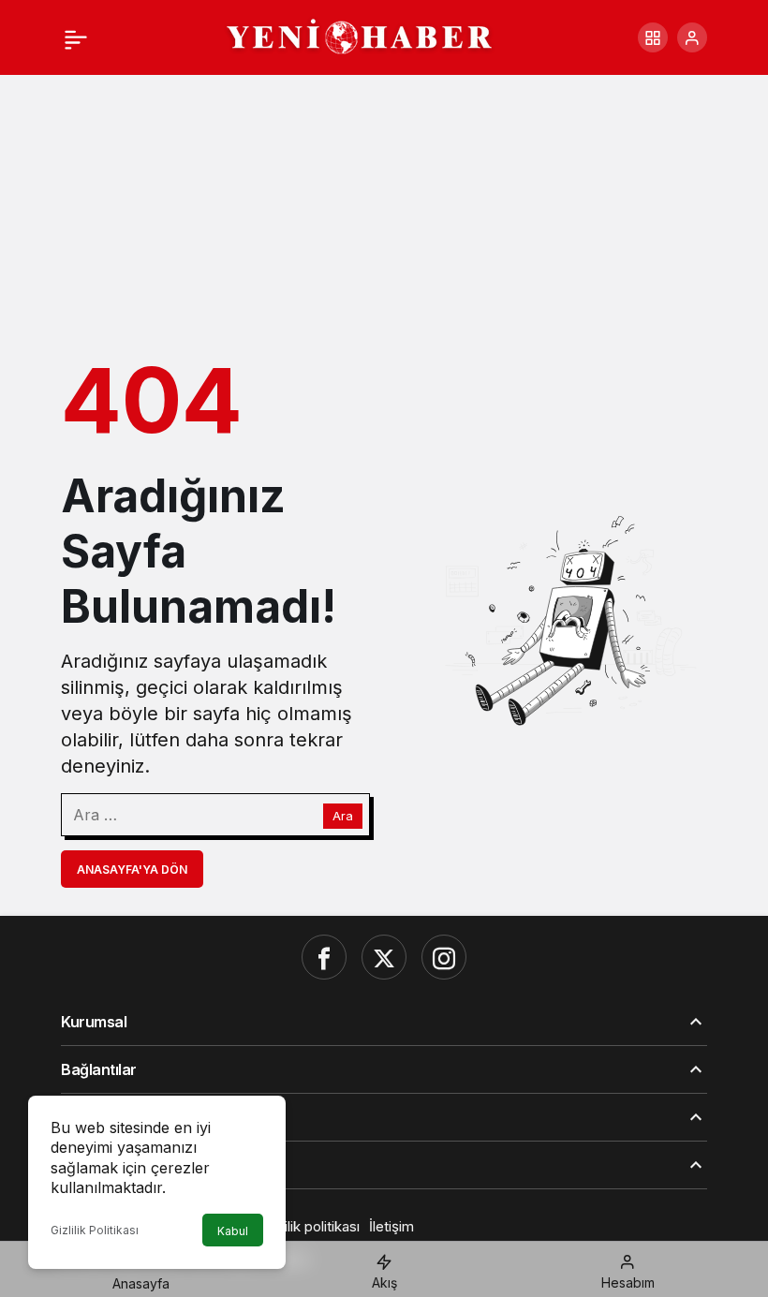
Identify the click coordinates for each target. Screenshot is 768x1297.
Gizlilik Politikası (95, 1230)
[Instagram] (443, 957)
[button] (653, 37)
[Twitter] (384, 957)
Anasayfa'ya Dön (132, 869)
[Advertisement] (384, 200)
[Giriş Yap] (692, 37)
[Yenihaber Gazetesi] (360, 35)
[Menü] (76, 37)
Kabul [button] (232, 1231)
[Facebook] (324, 957)
